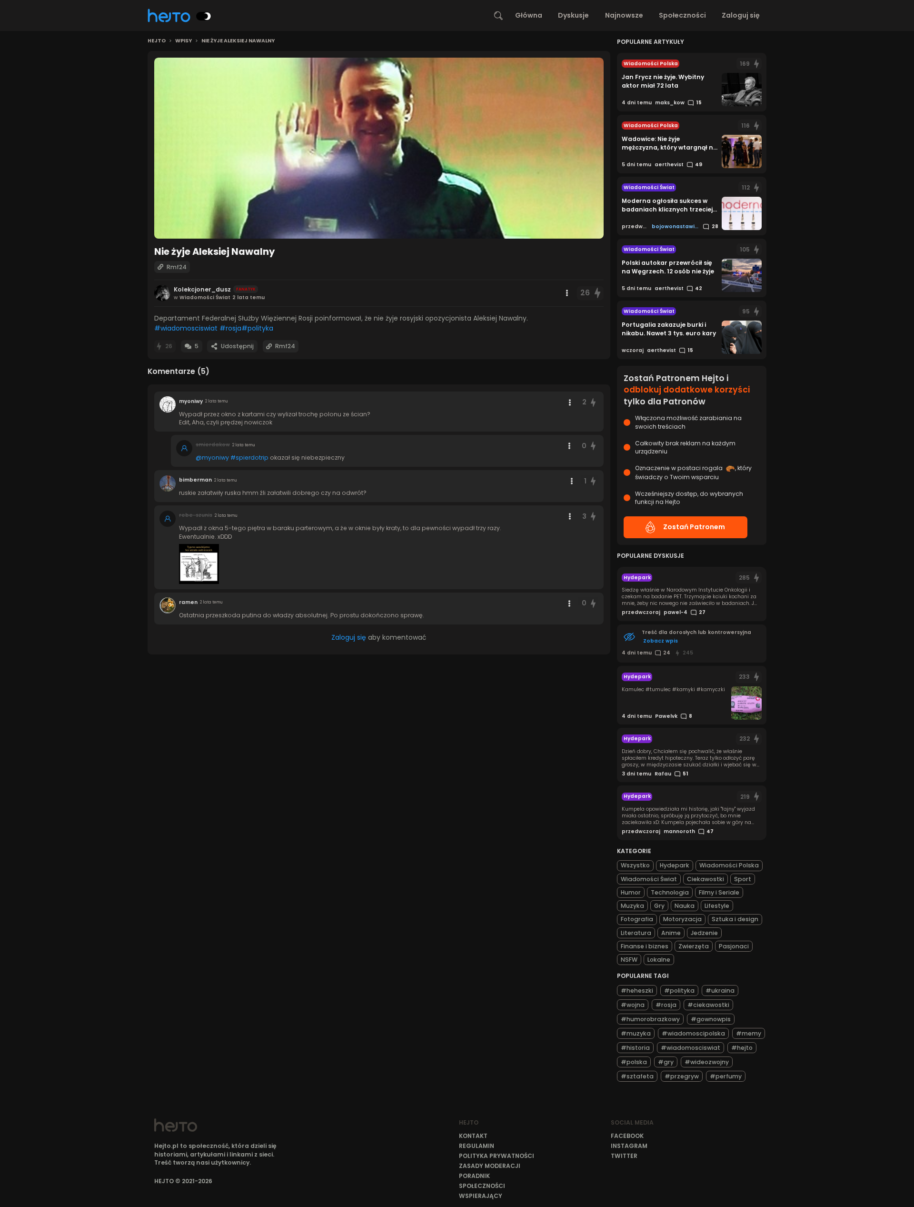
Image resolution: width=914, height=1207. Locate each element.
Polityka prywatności (496, 1156)
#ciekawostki (708, 1005)
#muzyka (636, 1033)
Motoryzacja (682, 919)
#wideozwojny (707, 1062)
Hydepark (674, 865)
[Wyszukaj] (498, 15)
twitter (624, 1156)
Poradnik (474, 1176)
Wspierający (480, 1196)
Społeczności (682, 15)
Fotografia (637, 919)
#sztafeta (637, 1076)
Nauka (685, 906)
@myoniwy (212, 457)
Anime (671, 933)
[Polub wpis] (597, 293)
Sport (742, 879)
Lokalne (658, 960)
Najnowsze (624, 15)
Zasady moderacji (489, 1166)
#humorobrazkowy (650, 1019)
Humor (631, 892)
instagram (629, 1146)
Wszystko (635, 865)
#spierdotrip (249, 457)
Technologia (670, 892)
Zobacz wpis (660, 640)
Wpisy (183, 41)
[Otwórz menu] (567, 293)
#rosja (230, 328)
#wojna (633, 1005)
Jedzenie (704, 933)
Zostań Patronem (694, 527)
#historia (635, 1048)
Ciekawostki (705, 879)
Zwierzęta (693, 946)
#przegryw (682, 1076)
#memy (748, 1033)
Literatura (636, 933)
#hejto (742, 1048)
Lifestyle (717, 906)
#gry (666, 1062)
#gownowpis (711, 1019)
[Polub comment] (593, 402)
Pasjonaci (734, 946)
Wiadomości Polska (729, 865)
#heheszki (637, 990)
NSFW (629, 960)
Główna (528, 15)
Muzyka (632, 906)
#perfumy (726, 1076)
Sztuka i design (735, 919)
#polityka (257, 328)
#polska (634, 1062)
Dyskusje (573, 15)
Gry (659, 906)
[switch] (203, 16)
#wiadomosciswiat (186, 328)
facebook (627, 1136)
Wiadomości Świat (649, 879)
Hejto (157, 41)
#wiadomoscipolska (693, 1033)
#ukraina (720, 990)
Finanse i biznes (644, 946)
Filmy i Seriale (719, 892)
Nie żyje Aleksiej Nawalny (238, 41)
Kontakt (473, 1136)
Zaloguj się (741, 15)
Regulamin (476, 1146)
